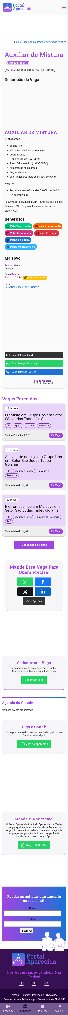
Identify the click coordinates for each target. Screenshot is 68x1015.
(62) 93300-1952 (36, 845)
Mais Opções (34, 601)
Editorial (14, 995)
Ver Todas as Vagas (34, 544)
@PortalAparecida (36, 744)
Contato (26, 995)
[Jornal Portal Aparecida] (18, 7)
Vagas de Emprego (32, 41)
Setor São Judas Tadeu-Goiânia (22, 287)
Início (16, 41)
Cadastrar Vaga (34, 679)
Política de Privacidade (45, 995)
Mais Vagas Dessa (18, 62)
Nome (32, 908)
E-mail (32, 919)
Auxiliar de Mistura (56, 41)
